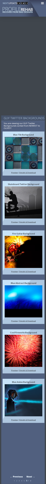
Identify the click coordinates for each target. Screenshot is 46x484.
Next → (30, 476)
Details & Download (27, 173)
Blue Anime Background (23, 382)
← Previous (16, 476)
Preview (14, 173)
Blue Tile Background (23, 134)
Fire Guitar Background (23, 233)
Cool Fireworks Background (23, 332)
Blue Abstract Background (23, 283)
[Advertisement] (23, 44)
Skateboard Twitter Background (23, 184)
